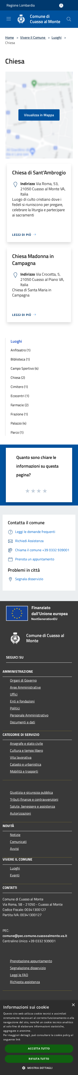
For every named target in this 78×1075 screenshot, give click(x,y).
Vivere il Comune (33, 37)
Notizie (15, 834)
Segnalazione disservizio (28, 968)
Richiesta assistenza (25, 981)
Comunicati (18, 841)
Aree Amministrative (25, 687)
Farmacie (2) (19, 405)
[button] (38, 1068)
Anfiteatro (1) (20, 350)
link (18, 1039)
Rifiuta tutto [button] (39, 1059)
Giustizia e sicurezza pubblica (31, 792)
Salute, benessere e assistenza (32, 806)
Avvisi (14, 848)
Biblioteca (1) (20, 359)
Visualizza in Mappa (39, 115)
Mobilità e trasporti (24, 771)
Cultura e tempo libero (26, 750)
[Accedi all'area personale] (61, 5)
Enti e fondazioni (22, 701)
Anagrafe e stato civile (26, 743)
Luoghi (57, 37)
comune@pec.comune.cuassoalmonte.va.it (35, 935)
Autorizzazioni (20, 813)
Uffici (14, 694)
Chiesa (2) (18, 377)
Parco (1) (17, 432)
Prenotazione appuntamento (31, 961)
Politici (15, 708)
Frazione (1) (19, 414)
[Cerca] (69, 19)
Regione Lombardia (20, 5)
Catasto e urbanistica (25, 764)
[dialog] (39, 1037)
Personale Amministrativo (29, 715)
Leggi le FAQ (19, 974)
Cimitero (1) (19, 386)
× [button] (73, 1005)
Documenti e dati (22, 722)
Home (9, 37)
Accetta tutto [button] (39, 1048)
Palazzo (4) (18, 423)
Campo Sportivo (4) (24, 368)
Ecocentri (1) (20, 395)
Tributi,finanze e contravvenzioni (34, 799)
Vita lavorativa (20, 757)
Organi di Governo (23, 680)
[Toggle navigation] (8, 18)
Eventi (15, 875)
